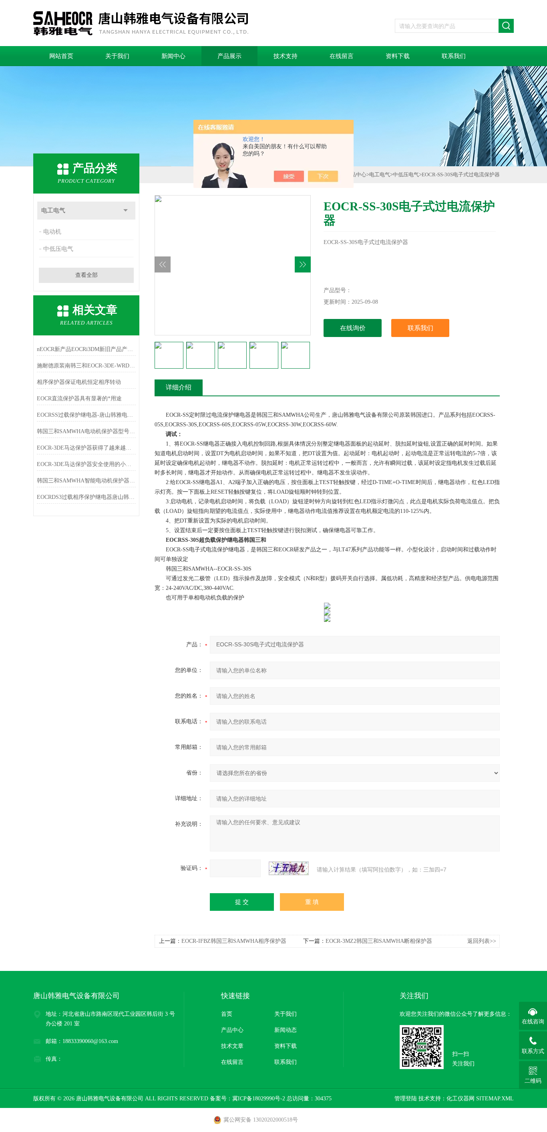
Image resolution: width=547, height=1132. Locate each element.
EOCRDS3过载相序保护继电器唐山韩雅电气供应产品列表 (86, 497)
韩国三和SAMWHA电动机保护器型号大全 (86, 431)
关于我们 (117, 56)
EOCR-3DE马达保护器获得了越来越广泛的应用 (86, 448)
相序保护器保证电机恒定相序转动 (79, 382)
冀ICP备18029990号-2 (258, 1099)
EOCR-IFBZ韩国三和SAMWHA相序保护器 (233, 941)
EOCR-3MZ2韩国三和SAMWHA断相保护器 (379, 941)
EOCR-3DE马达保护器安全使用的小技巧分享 (86, 464)
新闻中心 (173, 56)
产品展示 (229, 56)
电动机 (52, 231)
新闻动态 (285, 1030)
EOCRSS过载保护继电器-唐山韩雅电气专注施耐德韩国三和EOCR (86, 415)
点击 (125, 211)
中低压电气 (58, 249)
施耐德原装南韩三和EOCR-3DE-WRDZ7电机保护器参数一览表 (86, 366)
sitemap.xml (495, 1099)
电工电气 (53, 210)
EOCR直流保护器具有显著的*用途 (79, 398)
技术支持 (286, 56)
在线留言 (342, 56)
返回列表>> (481, 941)
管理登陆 (405, 1099)
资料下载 (398, 56)
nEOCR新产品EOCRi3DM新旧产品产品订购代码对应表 (86, 349)
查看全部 (86, 275)
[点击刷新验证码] (289, 868)
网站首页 (61, 56)
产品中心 (356, 175)
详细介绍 (178, 387)
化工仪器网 (460, 1099)
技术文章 (232, 1046)
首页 (226, 1014)
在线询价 (353, 328)
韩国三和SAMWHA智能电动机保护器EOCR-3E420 (86, 481)
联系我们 (454, 56)
